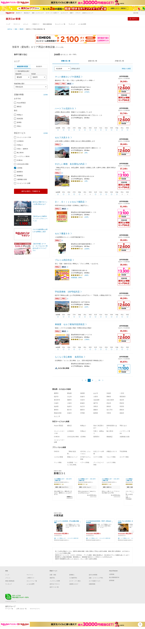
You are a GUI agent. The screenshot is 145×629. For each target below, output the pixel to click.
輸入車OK (20, 152)
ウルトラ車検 (111, 457)
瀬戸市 (95, 403)
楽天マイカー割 (54, 587)
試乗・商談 (53, 575)
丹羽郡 (82, 413)
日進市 (69, 413)
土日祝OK (20, 141)
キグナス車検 (97, 457)
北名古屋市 (110, 400)
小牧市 (69, 403)
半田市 (109, 413)
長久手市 (110, 410)
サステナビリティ (35, 608)
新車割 (19, 122)
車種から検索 (126, 68)
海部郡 (82, 393)
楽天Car (10, 29)
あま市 (95, 393)
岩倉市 (82, 396)
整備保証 (20, 175)
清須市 (122, 400)
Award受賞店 (21, 103)
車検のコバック (72, 457)
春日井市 (57, 400)
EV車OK (20, 160)
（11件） (86, 307)
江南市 (56, 403)
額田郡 (95, 413)
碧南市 (122, 413)
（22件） (86, 217)
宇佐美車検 (123, 451)
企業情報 (111, 574)
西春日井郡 (57, 413)
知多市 (69, 406)
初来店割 (20, 118)
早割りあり (123, 425)
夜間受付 (20, 172)
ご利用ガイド (35, 24)
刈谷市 (82, 400)
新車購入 (71, 575)
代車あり (20, 145)
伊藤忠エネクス (112, 451)
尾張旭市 (123, 396)
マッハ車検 (57, 462)
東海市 (109, 406)
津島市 (95, 406)
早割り (19, 126)
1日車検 (19, 168)
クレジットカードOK (24, 137)
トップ (8, 24)
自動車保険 (92, 584)
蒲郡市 (69, 400)
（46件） (86, 275)
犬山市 (69, 396)
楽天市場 (135, 13)
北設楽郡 (96, 400)
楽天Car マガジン (55, 584)
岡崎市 (109, 396)
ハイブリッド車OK (23, 156)
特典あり (20, 115)
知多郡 (56, 406)
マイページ (16, 24)
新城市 (82, 403)
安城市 (109, 393)
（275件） (86, 92)
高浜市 (109, 403)
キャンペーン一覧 (60, 24)
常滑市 (122, 406)
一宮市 (122, 393)
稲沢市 (56, 396)
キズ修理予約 (73, 578)
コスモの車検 (58, 457)
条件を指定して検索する (30, 191)
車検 (16, 29)
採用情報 (111, 580)
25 (99, 380)
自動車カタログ (73, 584)
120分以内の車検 (22, 164)
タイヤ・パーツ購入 (75, 581)
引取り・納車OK (22, 149)
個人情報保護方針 (114, 577)
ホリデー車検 (124, 457)
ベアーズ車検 (84, 462)
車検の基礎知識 (47, 24)
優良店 (19, 106)
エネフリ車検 (111, 462)
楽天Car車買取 (93, 575)
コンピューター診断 (23, 183)
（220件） (86, 249)
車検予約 (52, 578)
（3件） (86, 153)
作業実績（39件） (77, 277)
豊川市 (69, 410)
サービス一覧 (9, 608)
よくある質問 (82, 24)
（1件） (86, 181)
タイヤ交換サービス (94, 581)
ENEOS (56, 451)
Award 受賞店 (58, 425)
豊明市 (56, 410)
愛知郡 (69, 393)
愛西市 (56, 393)
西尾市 (122, 410)
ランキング (72, 24)
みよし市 (57, 416)
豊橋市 (95, 410)
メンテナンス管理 (55, 581)
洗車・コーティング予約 (96, 578)
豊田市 (82, 410)
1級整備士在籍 (22, 179)
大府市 (95, 396)
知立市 (82, 406)
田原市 (122, 403)
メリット (25, 24)
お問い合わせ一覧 (21, 608)
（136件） (86, 339)
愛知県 (21, 29)
